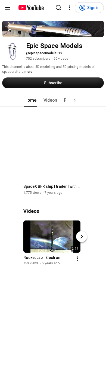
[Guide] (7, 7)
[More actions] (77, 258)
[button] (74, 100)
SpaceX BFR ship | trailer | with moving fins (53, 186)
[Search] (58, 7)
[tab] (30, 100)
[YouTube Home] (31, 7)
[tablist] (53, 100)
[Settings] (69, 7)
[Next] (81, 236)
